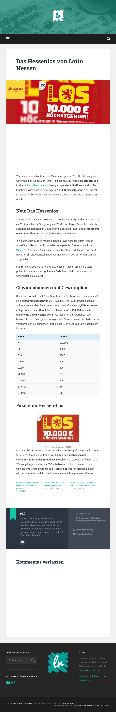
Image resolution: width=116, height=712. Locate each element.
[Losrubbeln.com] (58, 17)
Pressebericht (34, 185)
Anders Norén (86, 705)
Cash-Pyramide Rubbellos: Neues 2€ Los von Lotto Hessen (27, 485)
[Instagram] (13, 682)
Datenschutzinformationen (93, 676)
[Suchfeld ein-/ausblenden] (108, 38)
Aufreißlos (95, 518)
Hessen (79, 520)
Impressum (85, 680)
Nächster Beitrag (84, 534)
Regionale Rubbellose (94, 520)
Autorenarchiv (22, 542)
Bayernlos (22, 250)
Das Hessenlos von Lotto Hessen (49, 64)
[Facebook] (8, 682)
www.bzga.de (92, 670)
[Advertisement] (58, 154)
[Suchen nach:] (21, 660)
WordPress (69, 703)
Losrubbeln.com (22, 703)
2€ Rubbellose (83, 518)
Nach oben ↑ (103, 705)
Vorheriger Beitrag (84, 529)
